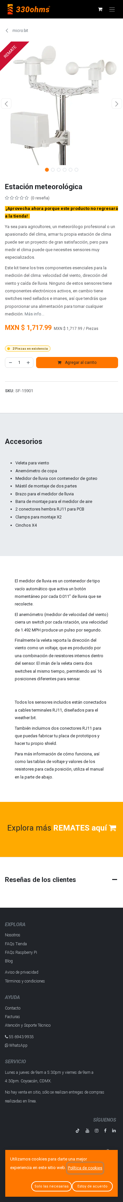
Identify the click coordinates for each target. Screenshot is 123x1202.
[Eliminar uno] (10, 362)
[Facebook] (105, 1130)
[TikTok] (77, 1130)
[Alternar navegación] (112, 9)
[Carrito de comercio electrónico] (100, 9)
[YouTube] (87, 1130)
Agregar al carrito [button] (80, 362)
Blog (9, 961)
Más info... (34, 313)
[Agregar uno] (28, 362)
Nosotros (12, 935)
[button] (6, 103)
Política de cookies (85, 1168)
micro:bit (19, 30)
